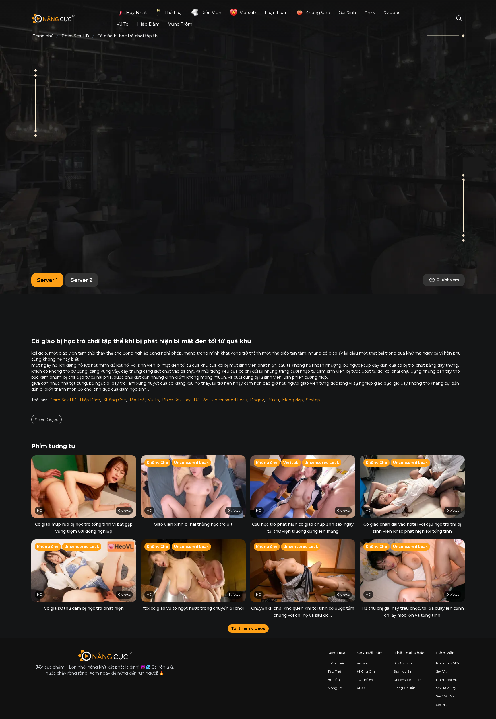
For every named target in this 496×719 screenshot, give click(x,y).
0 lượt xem (447, 279)
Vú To (153, 400)
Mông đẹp (292, 400)
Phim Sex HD (63, 400)
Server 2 (81, 280)
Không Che (114, 400)
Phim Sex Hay (176, 400)
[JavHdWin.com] (53, 18)
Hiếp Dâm (90, 400)
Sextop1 (314, 400)
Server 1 (47, 280)
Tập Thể (137, 400)
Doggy (257, 400)
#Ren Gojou (46, 419)
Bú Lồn (201, 400)
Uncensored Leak (229, 400)
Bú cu (273, 400)
